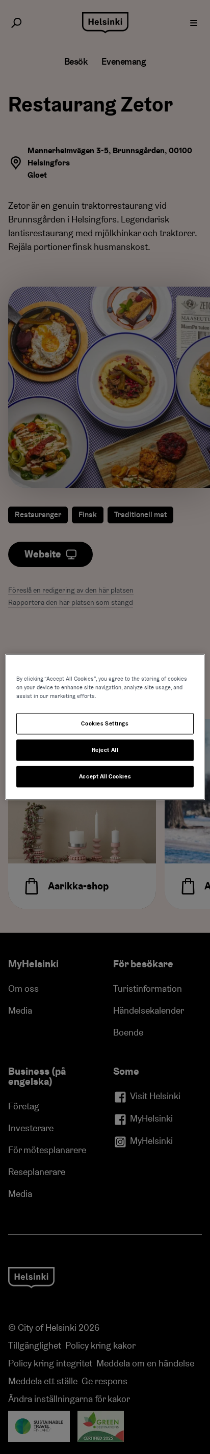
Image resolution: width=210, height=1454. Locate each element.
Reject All (105, 750)
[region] (104, 727)
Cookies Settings (104, 723)
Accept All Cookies (105, 776)
